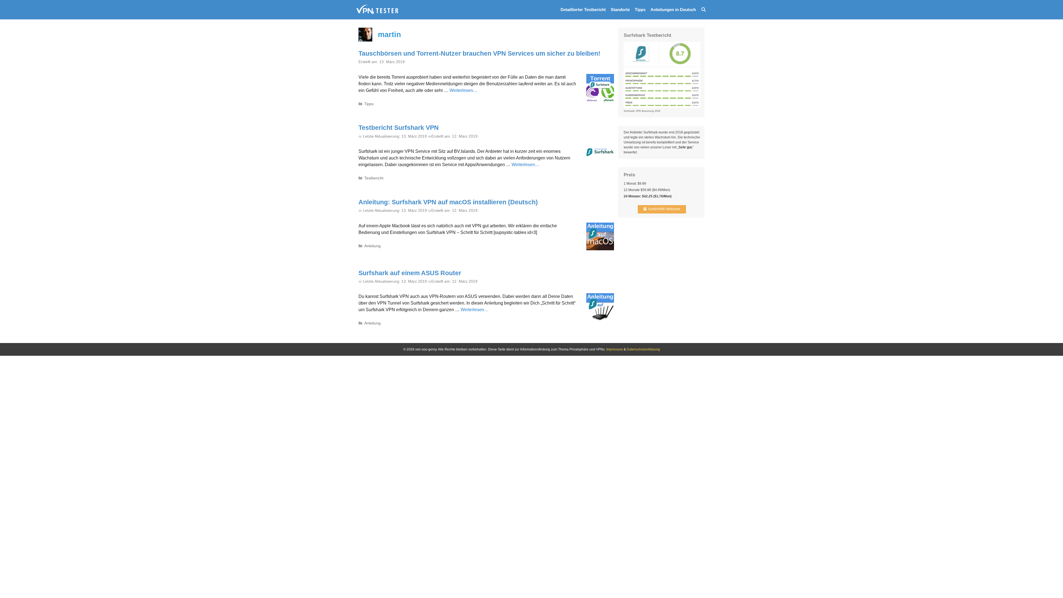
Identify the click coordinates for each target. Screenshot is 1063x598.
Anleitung (372, 246)
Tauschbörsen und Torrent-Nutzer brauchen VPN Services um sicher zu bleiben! (479, 53)
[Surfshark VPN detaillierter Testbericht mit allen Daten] (377, 9)
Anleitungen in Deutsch (673, 9)
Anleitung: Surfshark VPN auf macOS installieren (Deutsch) (448, 202)
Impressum (614, 349)
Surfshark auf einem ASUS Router (409, 273)
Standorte (620, 9)
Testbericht (373, 178)
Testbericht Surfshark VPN (398, 127)
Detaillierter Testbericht (583, 9)
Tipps (640, 9)
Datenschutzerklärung (643, 349)
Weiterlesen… (464, 90)
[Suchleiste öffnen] (703, 9)
